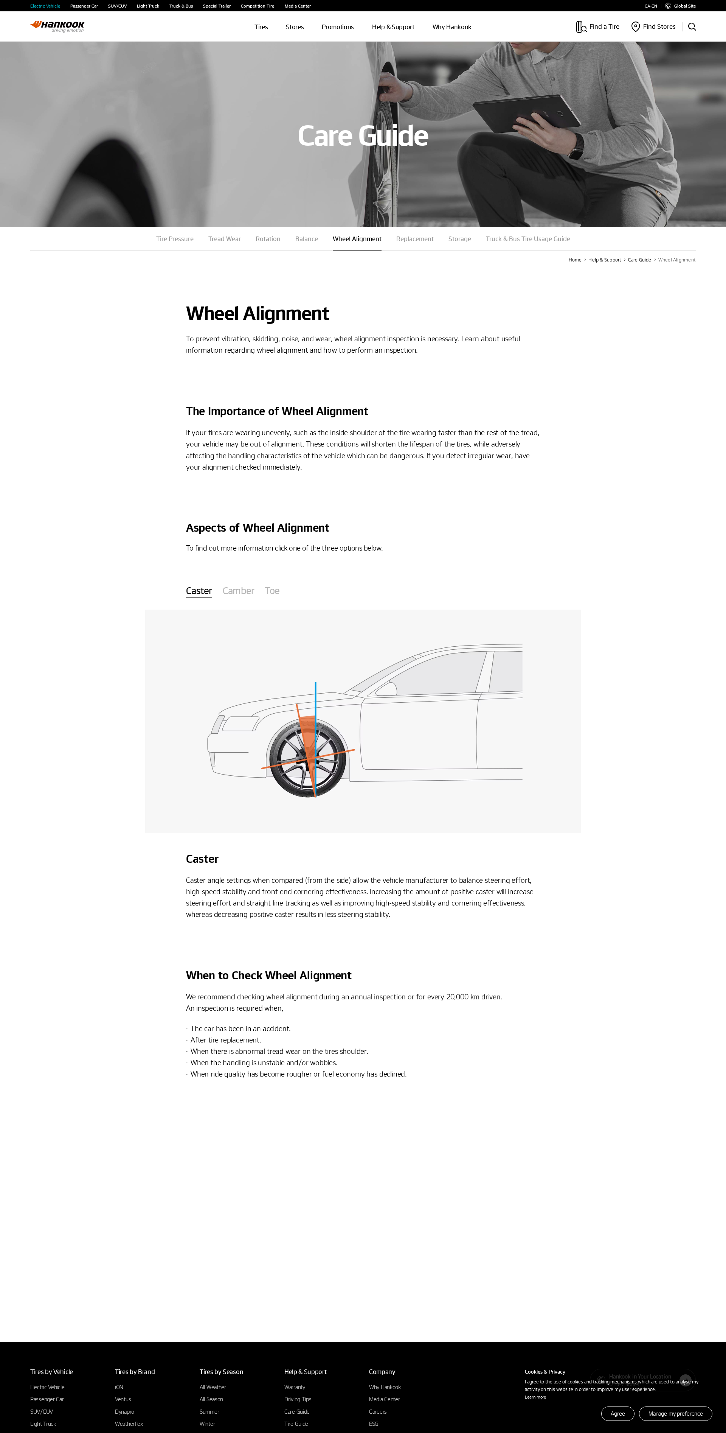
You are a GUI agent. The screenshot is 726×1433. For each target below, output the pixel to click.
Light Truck (148, 5)
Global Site (685, 6)
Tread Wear (224, 238)
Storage (459, 238)
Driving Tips (298, 1399)
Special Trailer (217, 5)
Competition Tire (257, 5)
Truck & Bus (181, 5)
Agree (618, 1413)
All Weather (213, 1387)
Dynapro (124, 1411)
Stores (295, 26)
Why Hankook (452, 26)
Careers (378, 1411)
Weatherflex (129, 1423)
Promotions (338, 26)
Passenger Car (84, 5)
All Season (211, 1399)
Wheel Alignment (677, 259)
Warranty (294, 1387)
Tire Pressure (175, 238)
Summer (209, 1411)
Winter (207, 1423)
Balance (306, 238)
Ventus (123, 1399)
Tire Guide (296, 1423)
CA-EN (651, 5)
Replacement (415, 238)
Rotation (268, 238)
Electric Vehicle (45, 5)
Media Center (298, 5)
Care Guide (639, 259)
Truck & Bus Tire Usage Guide (528, 238)
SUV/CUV (117, 5)
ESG (374, 1423)
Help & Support (604, 259)
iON (119, 1387)
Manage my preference (675, 1413)
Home (575, 259)
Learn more (535, 1397)
